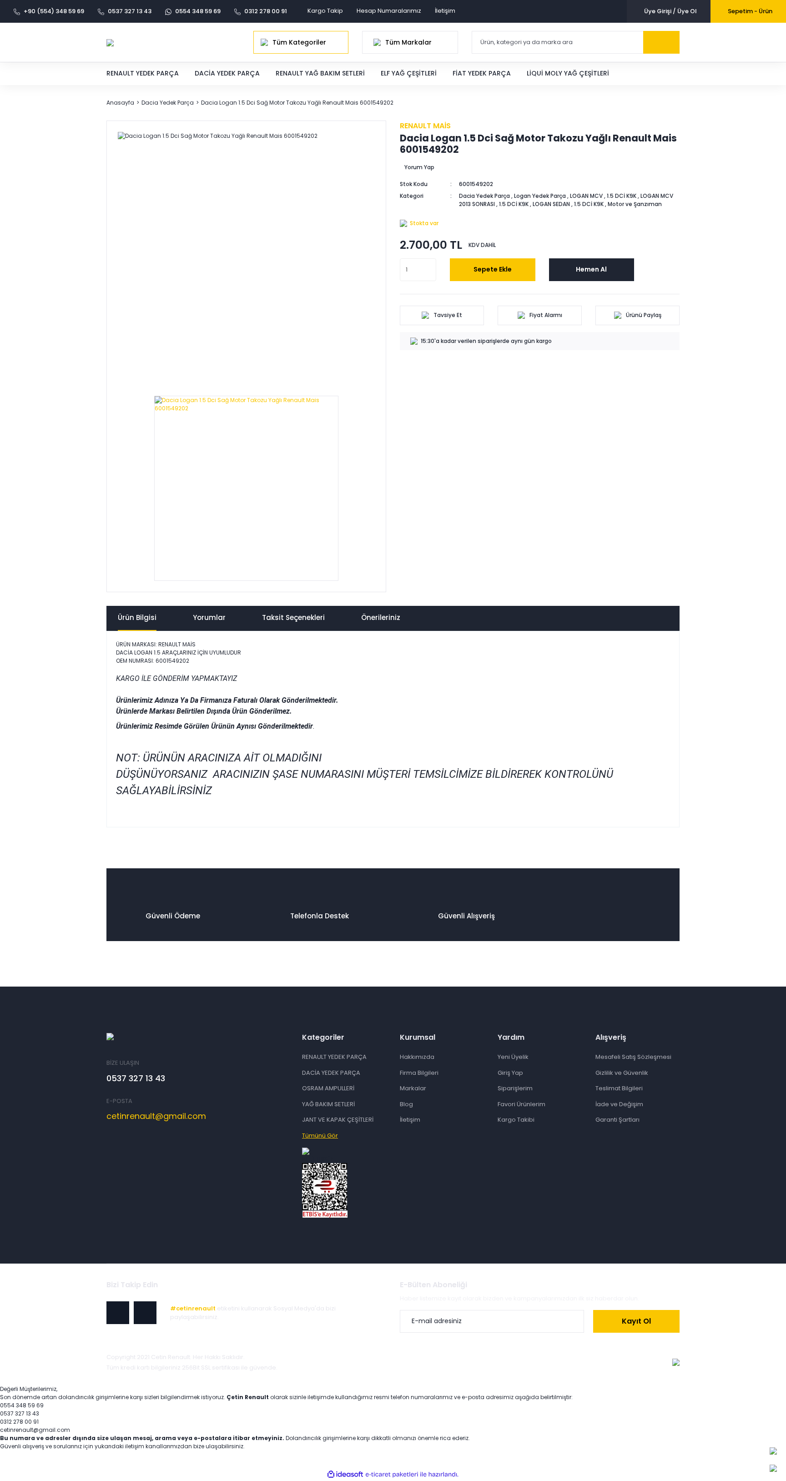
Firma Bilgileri (419, 1072)
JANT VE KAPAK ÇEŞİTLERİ (337, 1119)
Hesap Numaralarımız (389, 10)
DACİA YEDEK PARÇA (331, 1072)
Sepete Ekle (493, 269)
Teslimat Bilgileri (619, 1088)
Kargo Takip (325, 10)
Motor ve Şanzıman (635, 204)
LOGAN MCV (586, 196)
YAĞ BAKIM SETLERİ (328, 1104)
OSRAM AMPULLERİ (328, 1088)
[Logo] (110, 42)
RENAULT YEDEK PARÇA (334, 1057)
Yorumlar (209, 617)
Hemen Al (591, 269)
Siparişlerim (515, 1088)
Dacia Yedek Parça (484, 196)
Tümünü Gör (320, 1135)
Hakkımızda (417, 1057)
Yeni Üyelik (513, 1057)
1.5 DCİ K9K (621, 196)
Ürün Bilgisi (137, 617)
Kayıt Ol (636, 1321)
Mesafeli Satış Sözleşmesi (633, 1057)
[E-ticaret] (391, 1474)
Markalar (413, 1088)
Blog (406, 1104)
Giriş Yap (510, 1072)
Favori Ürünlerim (521, 1104)
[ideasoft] (345, 1474)
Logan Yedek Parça (540, 196)
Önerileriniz (380, 617)
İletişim (445, 10)
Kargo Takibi (516, 1119)
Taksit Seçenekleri (293, 617)
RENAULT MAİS (425, 126)
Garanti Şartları (617, 1119)
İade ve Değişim (619, 1104)
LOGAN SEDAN (551, 204)
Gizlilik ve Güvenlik (621, 1072)
